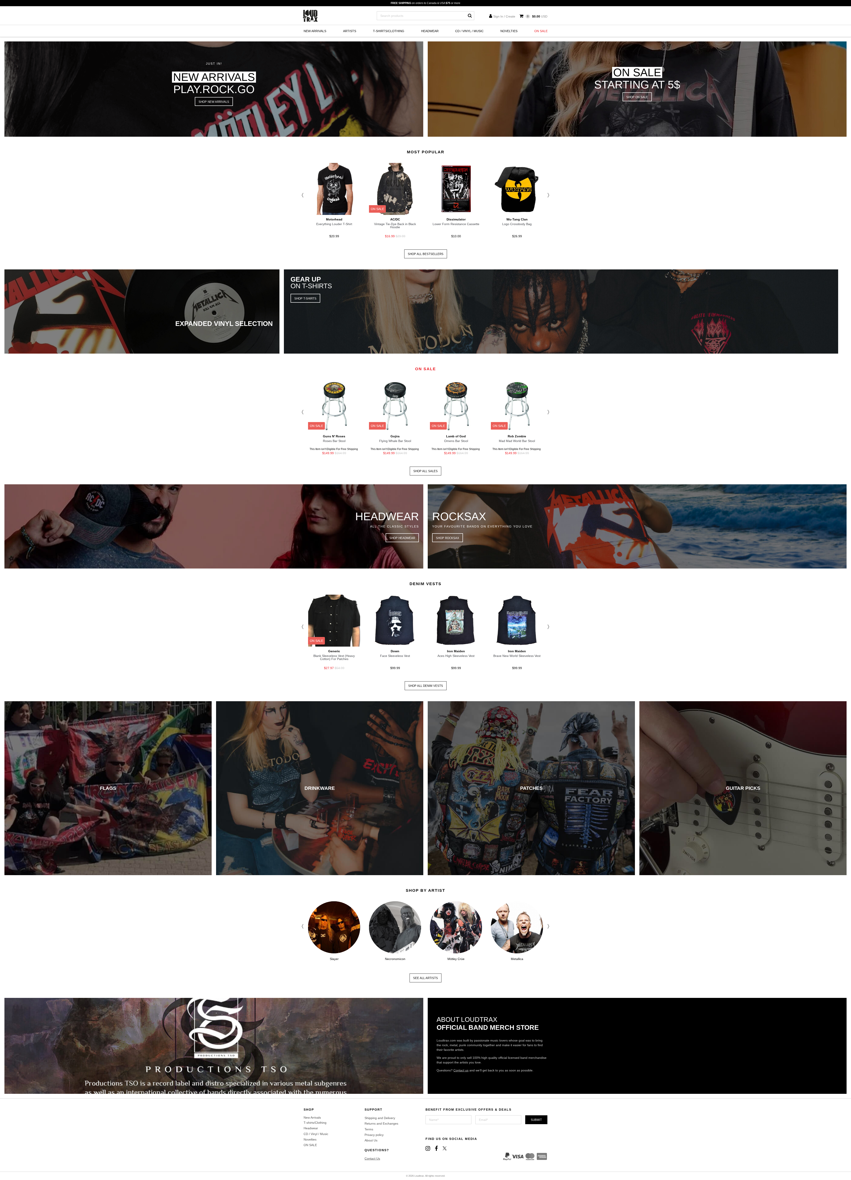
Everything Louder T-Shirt (334, 224)
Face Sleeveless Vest (395, 656)
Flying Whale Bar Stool (395, 441)
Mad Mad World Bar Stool (517, 441)
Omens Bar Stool (456, 441)
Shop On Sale (637, 97)
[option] (334, 202)
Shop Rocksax (447, 538)
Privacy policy (374, 1135)
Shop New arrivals (214, 101)
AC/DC (395, 219)
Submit (536, 1120)
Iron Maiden (456, 651)
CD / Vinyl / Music (469, 31)
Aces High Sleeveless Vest (455, 656)
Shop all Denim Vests (425, 685)
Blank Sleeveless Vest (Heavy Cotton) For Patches (334, 657)
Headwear (430, 31)
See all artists (425, 978)
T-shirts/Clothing (388, 31)
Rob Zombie (517, 436)
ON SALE (541, 31)
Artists (349, 31)
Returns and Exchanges (381, 1123)
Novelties (508, 31)
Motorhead (334, 219)
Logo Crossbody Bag (517, 224)
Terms (369, 1129)
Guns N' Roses (334, 436)
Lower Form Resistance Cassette (456, 224)
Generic (334, 651)
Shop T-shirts (305, 298)
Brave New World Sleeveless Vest (517, 656)
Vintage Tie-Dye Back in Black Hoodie (395, 225)
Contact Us (372, 1158)
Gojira (395, 436)
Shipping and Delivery (380, 1118)
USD (537, 16)
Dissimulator (456, 219)
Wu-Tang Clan (517, 219)
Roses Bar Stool (334, 441)
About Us (371, 1140)
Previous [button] (303, 195)
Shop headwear (402, 538)
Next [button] (547, 195)
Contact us (460, 1070)
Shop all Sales (425, 471)
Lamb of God (456, 436)
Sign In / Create (504, 16)
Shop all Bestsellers (425, 254)
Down (395, 651)
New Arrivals (315, 31)
